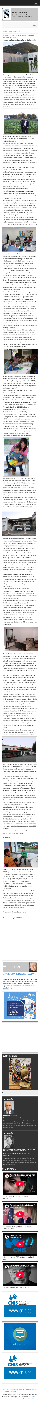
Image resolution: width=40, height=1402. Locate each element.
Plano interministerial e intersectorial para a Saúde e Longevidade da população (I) (19, 975)
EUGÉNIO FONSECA (10, 1115)
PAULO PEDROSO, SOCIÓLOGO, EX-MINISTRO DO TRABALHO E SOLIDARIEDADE (19, 1150)
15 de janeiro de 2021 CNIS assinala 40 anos (18, 1258)
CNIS (33, 1397)
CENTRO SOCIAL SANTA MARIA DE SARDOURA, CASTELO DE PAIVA (19, 36)
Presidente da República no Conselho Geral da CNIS (18, 1228)
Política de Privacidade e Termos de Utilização (17, 1389)
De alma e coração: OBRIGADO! (16, 1287)
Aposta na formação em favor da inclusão (19, 40)
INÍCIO (5, 32)
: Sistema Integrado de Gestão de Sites (19, 1399)
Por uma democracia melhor (13, 1118)
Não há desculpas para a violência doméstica (16, 1198)
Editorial (5, 989)
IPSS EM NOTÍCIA (15, 32)
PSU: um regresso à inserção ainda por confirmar (16, 1154)
